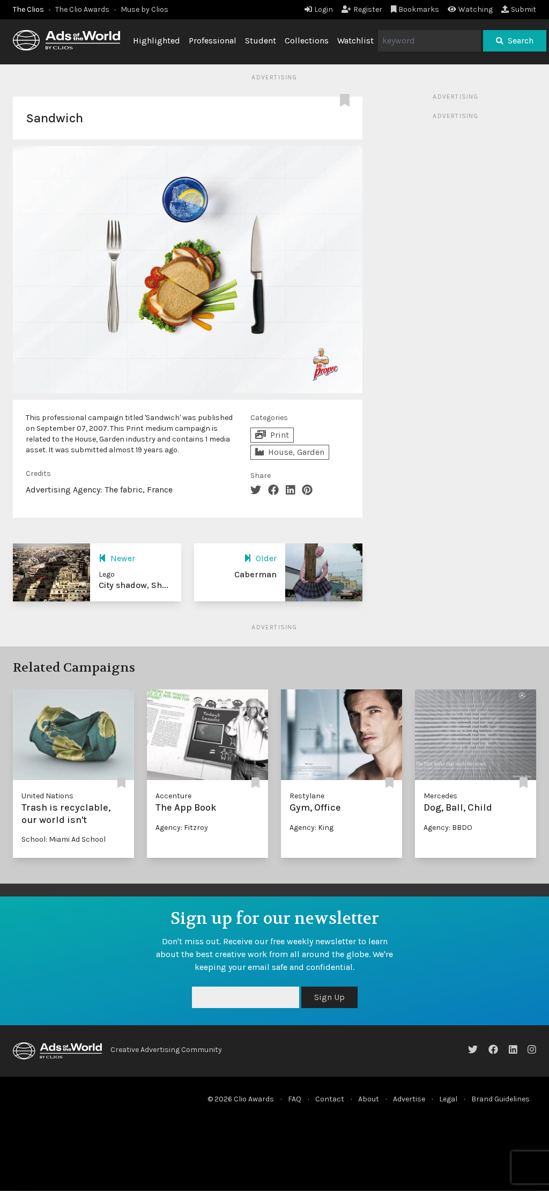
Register (367, 9)
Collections (307, 40)
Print (279, 435)
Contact (329, 1099)
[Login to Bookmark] (347, 100)
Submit (523, 9)
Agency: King (311, 827)
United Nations (47, 795)
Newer (122, 558)
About (368, 1099)
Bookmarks (418, 9)
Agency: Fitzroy (181, 827)
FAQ (294, 1099)
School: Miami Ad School (63, 839)
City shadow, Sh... (133, 585)
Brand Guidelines (500, 1099)
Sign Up (329, 997)
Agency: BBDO (448, 827)
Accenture (173, 795)
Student (260, 40)
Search (520, 40)
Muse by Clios (144, 9)
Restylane (307, 795)
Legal (448, 1099)
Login (323, 9)
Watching (475, 9)
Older (266, 558)
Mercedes (440, 795)
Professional (212, 40)
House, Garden (296, 452)
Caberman (255, 574)
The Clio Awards (82, 9)
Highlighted (156, 40)
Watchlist (355, 40)
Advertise (409, 1099)
